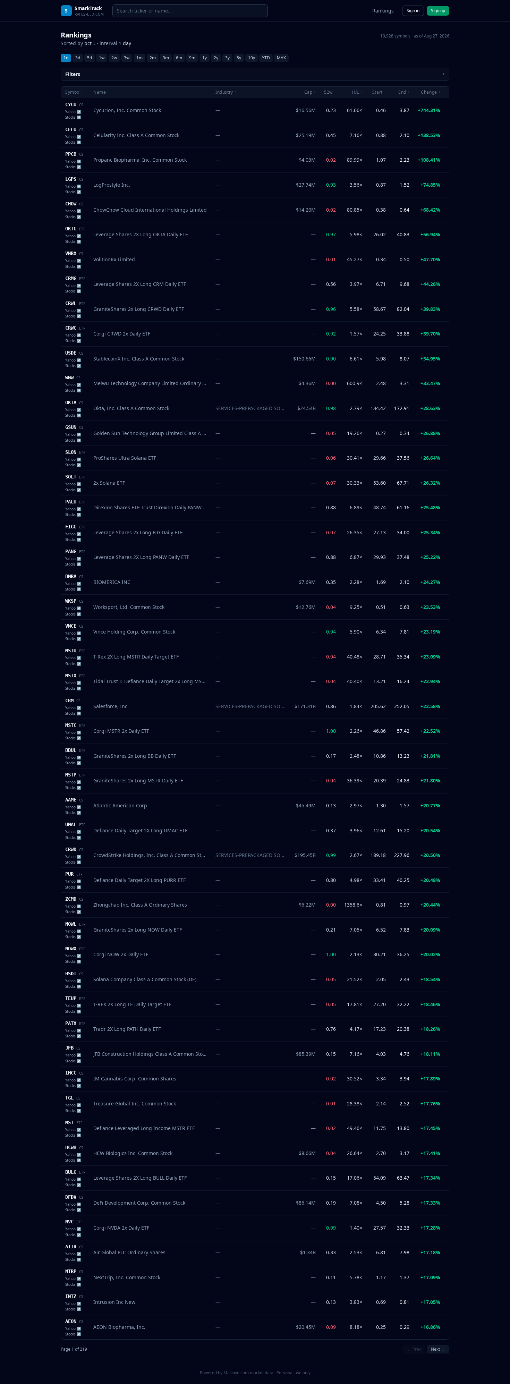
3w (126, 58)
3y (227, 58)
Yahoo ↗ (73, 111)
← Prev (414, 1349)
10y (251, 58)
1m (139, 58)
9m (192, 58)
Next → (438, 1349)
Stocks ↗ (73, 117)
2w (114, 58)
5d (89, 58)
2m (153, 58)
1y (204, 58)
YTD (266, 58)
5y (239, 58)
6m (179, 58)
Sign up (438, 11)
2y (216, 58)
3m (166, 58)
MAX (281, 58)
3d (77, 58)
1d (65, 58)
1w (101, 58)
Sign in (413, 11)
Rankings (383, 10)
